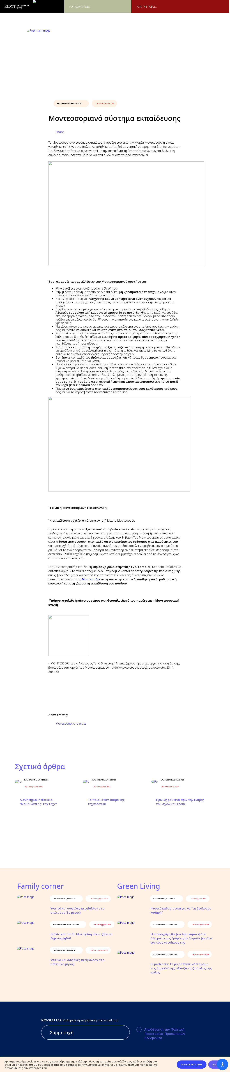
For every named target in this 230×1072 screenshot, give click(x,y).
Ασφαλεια (71, 899)
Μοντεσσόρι (91, 579)
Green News (171, 924)
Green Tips (171, 899)
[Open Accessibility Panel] (222, 1064)
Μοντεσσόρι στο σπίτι (71, 723)
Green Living (159, 899)
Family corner (59, 899)
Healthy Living (63, 103)
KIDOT (9, 6)
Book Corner (73, 924)
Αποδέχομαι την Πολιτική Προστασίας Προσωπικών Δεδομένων (164, 1033)
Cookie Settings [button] (191, 1064)
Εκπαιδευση (76, 103)
